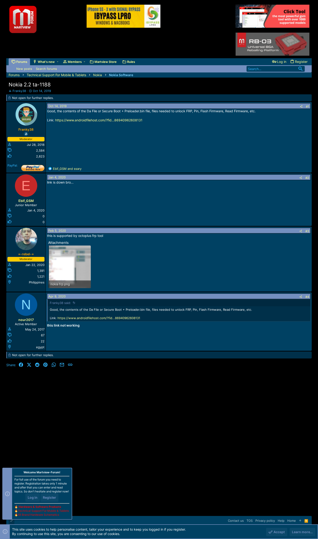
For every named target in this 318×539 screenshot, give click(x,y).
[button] (57, 62)
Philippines (36, 282)
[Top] (300, 520)
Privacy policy (265, 520)
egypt (40, 347)
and (67, 169)
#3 (307, 231)
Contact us (236, 520)
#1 (307, 106)
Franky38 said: (60, 303)
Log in (32, 497)
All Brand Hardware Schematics (38, 514)
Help (281, 520)
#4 (307, 297)
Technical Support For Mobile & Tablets (43, 510)
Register (49, 497)
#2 (307, 178)
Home (291, 520)
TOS (250, 520)
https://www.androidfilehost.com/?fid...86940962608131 (98, 120)
